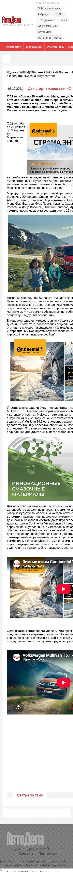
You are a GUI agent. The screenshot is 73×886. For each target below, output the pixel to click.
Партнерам (47, 853)
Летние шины (57, 861)
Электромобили (47, 25)
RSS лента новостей (31, 849)
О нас (57, 849)
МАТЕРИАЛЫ (53, 72)
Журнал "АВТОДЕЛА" (22, 72)
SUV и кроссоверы (49, 8)
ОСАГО (59, 14)
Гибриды (43, 14)
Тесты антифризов (32, 861)
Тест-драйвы (46, 20)
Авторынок (44, 31)
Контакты (26, 853)
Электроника (55, 46)
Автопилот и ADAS (49, 37)
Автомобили (13, 46)
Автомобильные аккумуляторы (46, 865)
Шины (63, 20)
